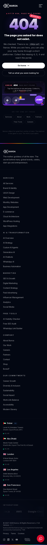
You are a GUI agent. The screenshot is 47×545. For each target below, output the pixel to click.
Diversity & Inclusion (11, 386)
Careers (30, 122)
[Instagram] (4, 540)
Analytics (7, 302)
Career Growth (9, 381)
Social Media (8, 307)
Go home (22, 65)
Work (28, 117)
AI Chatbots (8, 257)
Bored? (6, 369)
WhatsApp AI (8, 262)
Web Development (11, 197)
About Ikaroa (8, 340)
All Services (8, 183)
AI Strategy (8, 243)
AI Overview (8, 238)
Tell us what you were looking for (23, 73)
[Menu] (41, 6)
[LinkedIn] (8, 540)
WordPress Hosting (11, 221)
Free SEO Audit (9, 324)
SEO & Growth (9, 278)
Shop (5, 364)
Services (8, 117)
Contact (6, 359)
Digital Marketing (10, 283)
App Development (11, 207)
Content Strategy (10, 288)
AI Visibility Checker (11, 319)
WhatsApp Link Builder (12, 328)
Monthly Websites (10, 202)
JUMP (39, 99)
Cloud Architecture (11, 216)
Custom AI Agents (10, 247)
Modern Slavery (10, 409)
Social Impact (8, 395)
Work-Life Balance (11, 400)
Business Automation (12, 266)
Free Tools (18, 122)
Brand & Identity (10, 188)
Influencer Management (13, 297)
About (19, 117)
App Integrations (10, 226)
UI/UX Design (9, 193)
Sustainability (8, 390)
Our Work (7, 345)
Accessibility (8, 404)
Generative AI (9, 252)
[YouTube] (17, 540)
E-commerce (8, 212)
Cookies (21, 533)
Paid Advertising (10, 293)
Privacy (6, 533)
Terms (13, 533)
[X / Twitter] (12, 540)
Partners (38, 117)
